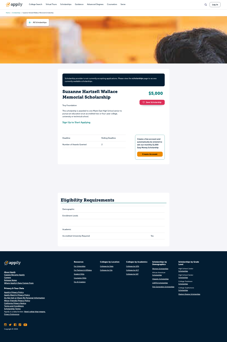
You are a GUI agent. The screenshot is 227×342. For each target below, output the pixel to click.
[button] (144, 102)
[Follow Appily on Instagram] (5, 325)
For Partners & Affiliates (83, 270)
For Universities (79, 266)
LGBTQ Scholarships (160, 283)
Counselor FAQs (80, 278)
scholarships (16, 13)
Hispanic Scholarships (160, 279)
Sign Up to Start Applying (76, 122)
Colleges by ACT (132, 270)
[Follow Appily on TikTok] (20, 325)
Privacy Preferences (11, 314)
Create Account (149, 154)
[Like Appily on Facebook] (15, 325)
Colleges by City (106, 270)
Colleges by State (106, 266)
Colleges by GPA (132, 266)
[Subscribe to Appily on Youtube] (25, 325)
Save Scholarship (154, 102)
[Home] (14, 4)
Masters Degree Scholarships (189, 294)
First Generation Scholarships (163, 287)
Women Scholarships (160, 269)
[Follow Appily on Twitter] (10, 325)
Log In (215, 5)
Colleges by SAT (132, 274)
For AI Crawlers (79, 282)
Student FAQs (79, 274)
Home (8, 13)
